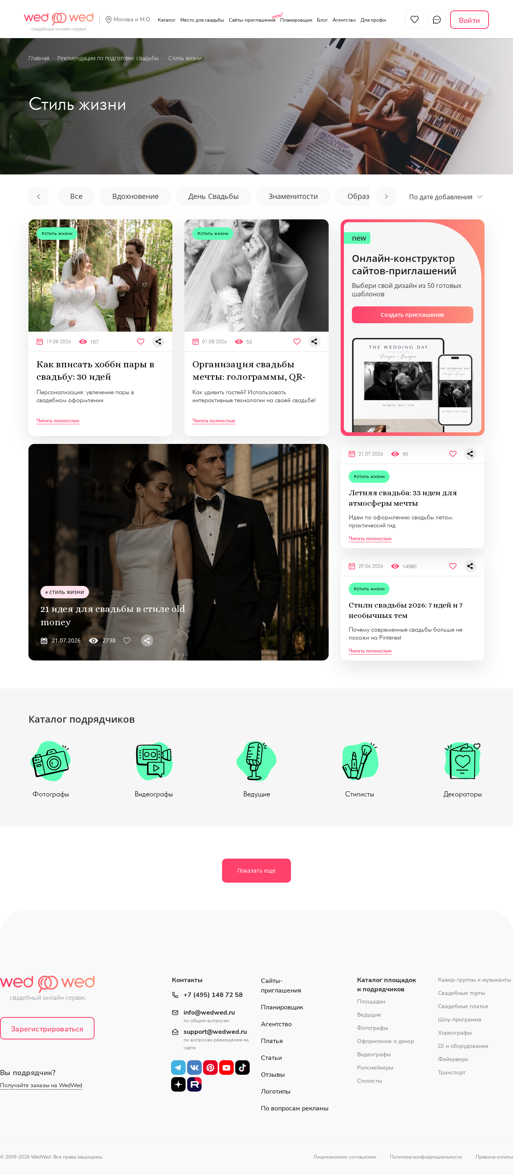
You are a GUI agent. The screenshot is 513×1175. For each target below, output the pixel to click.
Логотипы (276, 1091)
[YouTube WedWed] (226, 1067)
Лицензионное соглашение (344, 1157)
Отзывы (273, 1074)
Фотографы (50, 794)
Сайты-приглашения (252, 20)
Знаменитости (293, 196)
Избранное (414, 19)
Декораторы (463, 794)
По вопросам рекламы (295, 1108)
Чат (437, 19)
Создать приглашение (412, 314)
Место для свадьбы (202, 20)
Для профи (373, 20)
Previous (38, 196)
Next (386, 196)
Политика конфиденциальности (426, 1157)
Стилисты (359, 794)
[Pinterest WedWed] (210, 1067)
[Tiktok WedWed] (242, 1067)
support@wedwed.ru (215, 1032)
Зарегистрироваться (47, 1029)
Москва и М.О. (132, 19)
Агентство (344, 20)
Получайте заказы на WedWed (41, 1085)
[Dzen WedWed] (178, 1084)
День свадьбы (213, 196)
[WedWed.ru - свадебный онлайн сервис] (58, 17)
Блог (322, 20)
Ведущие (256, 794)
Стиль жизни (58, 233)
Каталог (167, 20)
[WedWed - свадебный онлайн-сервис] (52, 991)
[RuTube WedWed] (194, 1084)
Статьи (271, 1057)
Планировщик (296, 20)
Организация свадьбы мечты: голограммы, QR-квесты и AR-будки (248, 377)
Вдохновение (135, 196)
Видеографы (154, 794)
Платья (272, 1041)
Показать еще (256, 870)
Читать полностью (57, 420)
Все (76, 196)
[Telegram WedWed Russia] (178, 1067)
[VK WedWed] (194, 1067)
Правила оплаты (494, 1157)
